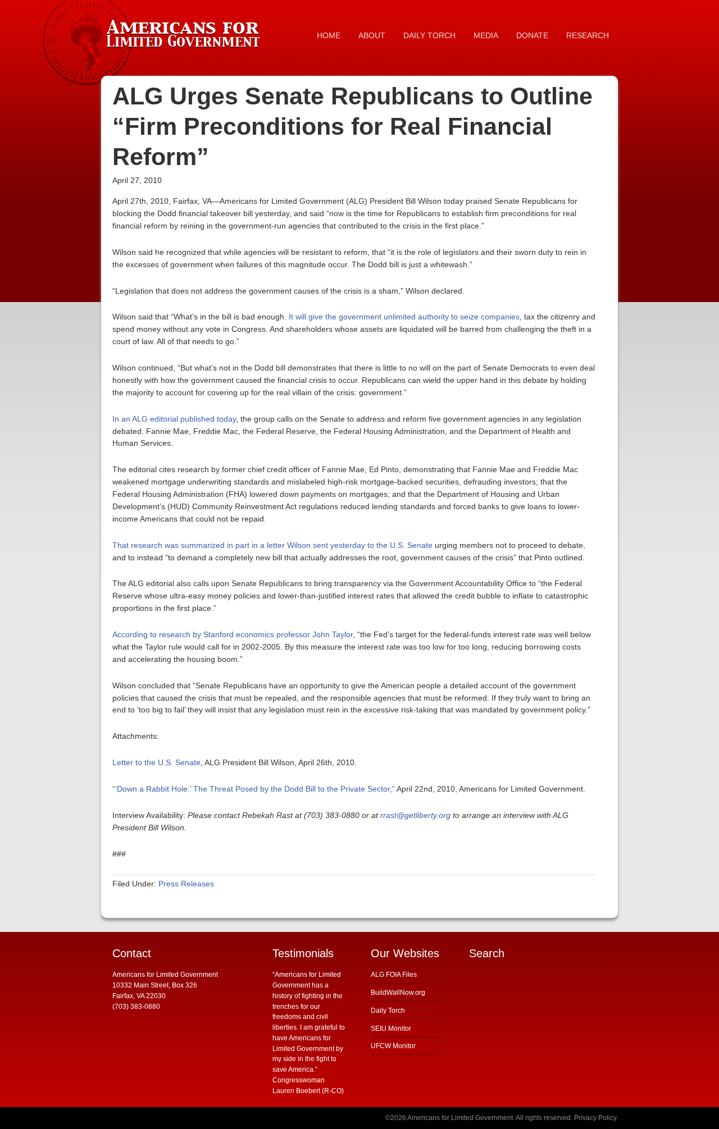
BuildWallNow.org (398, 993)
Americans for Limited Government (185, 31)
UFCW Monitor (393, 1046)
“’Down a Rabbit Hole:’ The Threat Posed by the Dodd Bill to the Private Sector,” (253, 788)
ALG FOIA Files (394, 975)
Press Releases (186, 883)
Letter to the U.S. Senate (156, 762)
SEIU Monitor (391, 1028)
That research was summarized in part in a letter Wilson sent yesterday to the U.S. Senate (272, 545)
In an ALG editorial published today (174, 418)
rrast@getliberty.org (415, 815)
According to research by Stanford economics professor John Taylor (232, 634)
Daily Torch (388, 1010)
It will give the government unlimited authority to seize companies (404, 316)
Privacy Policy (595, 1118)
